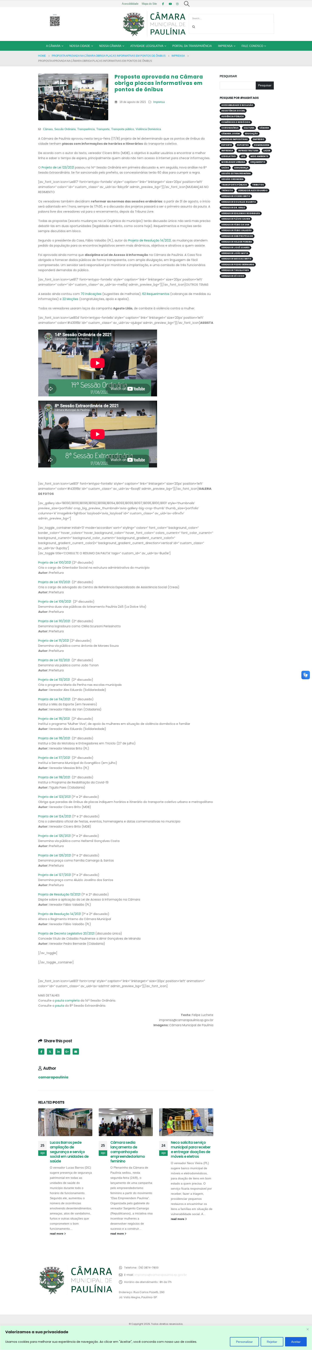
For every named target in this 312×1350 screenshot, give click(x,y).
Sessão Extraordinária (236, 173)
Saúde (225, 167)
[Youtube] (170, 4)
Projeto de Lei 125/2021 (54, 836)
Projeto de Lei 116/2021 (54, 738)
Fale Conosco (252, 46)
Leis (243, 156)
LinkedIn (58, 1051)
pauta (59, 1005)
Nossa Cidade (79, 46)
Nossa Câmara (110, 46)
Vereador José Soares (235, 247)
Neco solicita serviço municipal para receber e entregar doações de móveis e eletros (191, 1149)
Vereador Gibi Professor (237, 236)
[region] (156, 1338)
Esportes (243, 145)
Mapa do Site (149, 3)
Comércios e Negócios (235, 122)
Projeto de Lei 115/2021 (54, 719)
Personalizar (244, 1341)
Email (76, 1051)
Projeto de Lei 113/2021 (54, 680)
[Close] (307, 1329)
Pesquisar (228, 76)
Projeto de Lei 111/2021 (53, 641)
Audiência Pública (232, 116)
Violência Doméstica (148, 129)
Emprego (258, 139)
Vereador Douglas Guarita (238, 201)
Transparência (86, 129)
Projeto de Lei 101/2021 (54, 582)
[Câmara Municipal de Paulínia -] (154, 24)
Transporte (103, 129)
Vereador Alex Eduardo (253, 190)
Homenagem (261, 145)
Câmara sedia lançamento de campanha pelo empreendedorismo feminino (127, 1151)
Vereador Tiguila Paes (235, 270)
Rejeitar (272, 1341)
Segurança (241, 167)
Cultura (249, 127)
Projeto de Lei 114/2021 (54, 699)
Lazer (266, 150)
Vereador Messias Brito (236, 258)
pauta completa (67, 1000)
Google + (67, 1051)
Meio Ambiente (259, 156)
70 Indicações (91, 294)
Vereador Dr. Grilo (233, 207)
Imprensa (225, 46)
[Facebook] (163, 4)
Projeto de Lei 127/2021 (54, 875)
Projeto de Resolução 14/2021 (149, 240)
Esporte (226, 145)
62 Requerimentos (155, 294)
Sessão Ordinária (65, 129)
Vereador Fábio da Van (235, 224)
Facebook (41, 1051)
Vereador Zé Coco (232, 276)
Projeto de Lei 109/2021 (54, 601)
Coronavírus (230, 127)
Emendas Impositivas (234, 139)
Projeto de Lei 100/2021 (54, 562)
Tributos (258, 184)
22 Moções (70, 299)
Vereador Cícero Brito (235, 196)
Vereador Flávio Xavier (235, 218)
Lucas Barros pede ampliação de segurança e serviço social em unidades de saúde (69, 1151)
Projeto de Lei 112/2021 (54, 660)
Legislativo (228, 156)
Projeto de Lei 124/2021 (54, 816)
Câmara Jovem (230, 133)
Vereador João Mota (234, 253)
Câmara (48, 129)
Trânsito (227, 190)
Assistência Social (233, 110)
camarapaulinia (53, 1077)
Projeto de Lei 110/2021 (54, 621)
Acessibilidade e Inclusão (237, 105)
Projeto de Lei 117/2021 (54, 758)
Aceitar (296, 1341)
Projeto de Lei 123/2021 (58, 167)
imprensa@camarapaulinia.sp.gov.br (161, 1275)
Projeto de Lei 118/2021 (54, 777)
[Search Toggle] (187, 4)
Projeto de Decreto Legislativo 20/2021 (66, 933)
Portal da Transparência (192, 46)
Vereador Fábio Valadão (236, 230)
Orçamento (257, 162)
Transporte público (122, 129)
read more (57, 1233)
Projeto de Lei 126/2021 (54, 855)
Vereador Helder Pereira (236, 241)
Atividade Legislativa (146, 46)
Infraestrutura (248, 150)
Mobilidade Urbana (233, 162)
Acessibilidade (130, 3)
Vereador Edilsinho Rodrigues (240, 213)
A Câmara (53, 46)
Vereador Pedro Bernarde (237, 264)
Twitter (50, 1051)
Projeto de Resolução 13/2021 (59, 894)
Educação (251, 133)
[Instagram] (177, 4)
